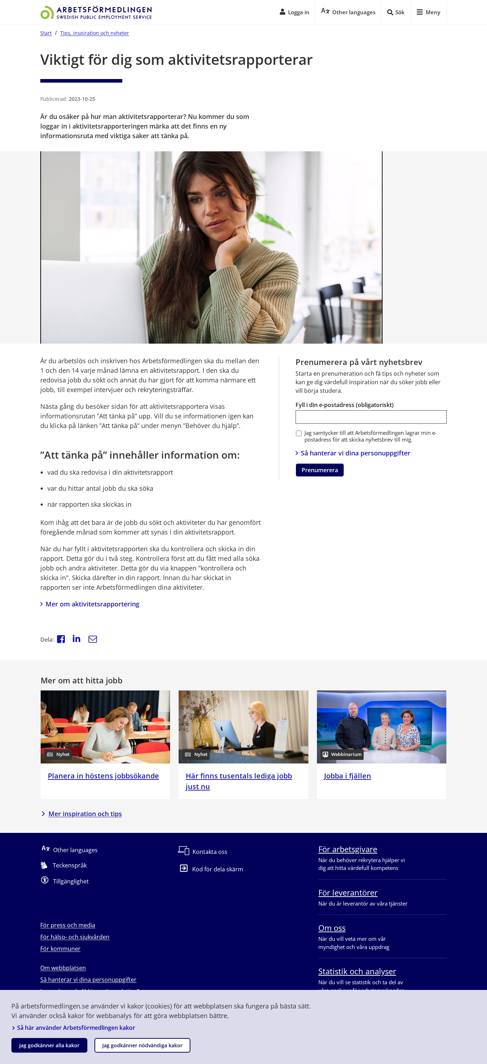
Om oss (331, 927)
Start (46, 33)
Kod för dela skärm (217, 869)
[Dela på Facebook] (61, 640)
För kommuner (60, 949)
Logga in (298, 12)
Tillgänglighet (71, 881)
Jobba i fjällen (347, 776)
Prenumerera (320, 470)
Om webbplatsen (63, 968)
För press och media (67, 925)
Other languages (75, 850)
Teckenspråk (70, 865)
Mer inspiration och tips (85, 813)
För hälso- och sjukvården (74, 937)
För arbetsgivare (347, 849)
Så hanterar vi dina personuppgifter (355, 453)
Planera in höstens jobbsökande (103, 776)
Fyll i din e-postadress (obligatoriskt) (345, 404)
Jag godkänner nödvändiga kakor (142, 1045)
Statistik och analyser (357, 971)
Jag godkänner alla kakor (49, 1045)
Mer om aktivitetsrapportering (92, 604)
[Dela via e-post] (92, 640)
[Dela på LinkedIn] (76, 640)
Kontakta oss (210, 852)
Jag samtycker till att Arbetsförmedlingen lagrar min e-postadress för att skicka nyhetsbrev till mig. (370, 436)
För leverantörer (348, 892)
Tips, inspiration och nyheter (94, 33)
